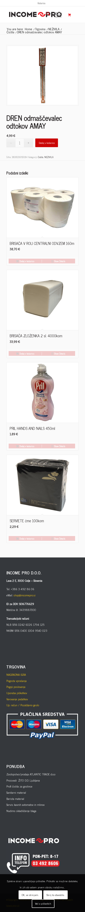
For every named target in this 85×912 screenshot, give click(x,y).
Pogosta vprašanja (16, 680)
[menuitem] (41, 3)
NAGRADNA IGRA (16, 674)
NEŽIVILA (48, 157)
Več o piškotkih (43, 904)
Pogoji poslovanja (15, 686)
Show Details (59, 261)
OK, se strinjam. (30, 895)
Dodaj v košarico (47, 143)
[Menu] (55, 14)
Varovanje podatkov (17, 699)
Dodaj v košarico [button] (26, 261)
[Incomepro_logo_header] (35, 14)
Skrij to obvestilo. (55, 895)
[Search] (46, 14)
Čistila (40, 157)
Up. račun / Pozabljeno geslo (22, 705)
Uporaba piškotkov (16, 692)
